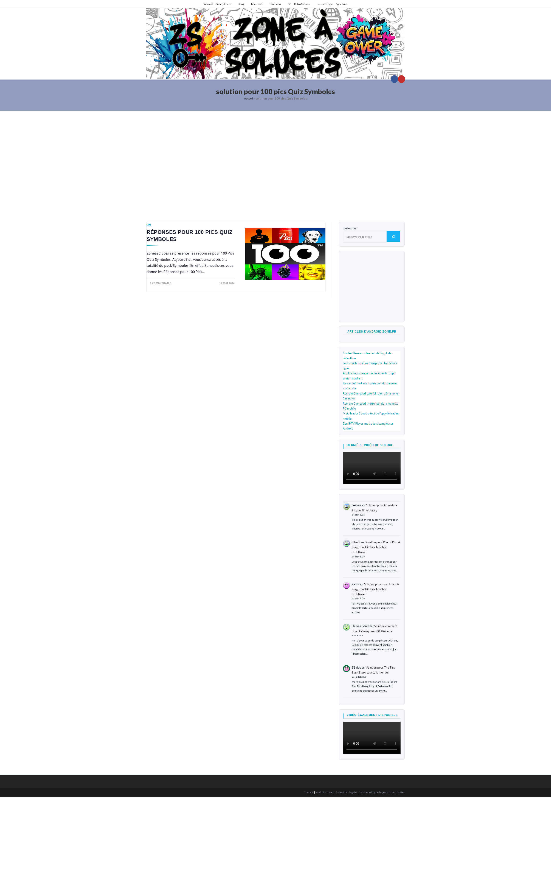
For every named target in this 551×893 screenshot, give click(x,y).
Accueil (208, 4)
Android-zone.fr (325, 792)
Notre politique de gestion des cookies (383, 792)
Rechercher (350, 228)
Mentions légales (348, 792)
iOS (149, 224)
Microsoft (257, 4)
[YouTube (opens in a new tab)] (401, 79)
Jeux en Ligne (325, 4)
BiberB (356, 542)
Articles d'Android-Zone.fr (371, 331)
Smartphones (223, 4)
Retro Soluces (302, 4)
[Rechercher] (393, 236)
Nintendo (275, 4)
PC (289, 4)
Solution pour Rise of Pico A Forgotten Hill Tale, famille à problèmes (376, 547)
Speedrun (341, 4)
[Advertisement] (275, 163)
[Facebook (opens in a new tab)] (394, 79)
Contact (308, 792)
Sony (241, 4)
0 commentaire (160, 283)
